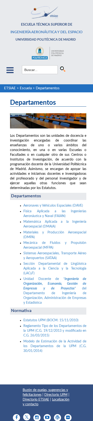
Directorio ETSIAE (36, 399)
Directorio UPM (55, 395)
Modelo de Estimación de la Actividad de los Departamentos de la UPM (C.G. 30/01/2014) (54, 346)
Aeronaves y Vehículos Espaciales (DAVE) (53, 205)
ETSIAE (10, 88)
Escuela (26, 88)
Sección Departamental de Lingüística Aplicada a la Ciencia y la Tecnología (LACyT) (54, 268)
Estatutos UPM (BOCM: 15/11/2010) (50, 320)
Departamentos (48, 88)
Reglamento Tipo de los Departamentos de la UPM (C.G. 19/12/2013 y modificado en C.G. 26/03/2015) (54, 330)
